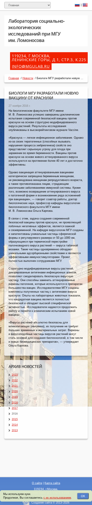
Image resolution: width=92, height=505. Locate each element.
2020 (15, 391)
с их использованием (57, 497)
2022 (15, 380)
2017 (15, 408)
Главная (14, 78)
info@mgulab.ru (31, 66)
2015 (15, 419)
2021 (15, 385)
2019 (15, 396)
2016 (15, 413)
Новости (27, 78)
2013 (15, 430)
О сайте (37, 483)
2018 (15, 402)
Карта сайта (52, 483)
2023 (15, 374)
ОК (83, 496)
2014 (15, 424)
